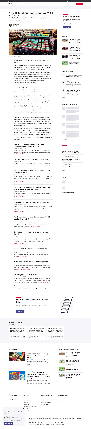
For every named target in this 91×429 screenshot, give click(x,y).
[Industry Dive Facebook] (13, 399)
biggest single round (41, 74)
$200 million (35, 78)
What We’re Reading (28, 410)
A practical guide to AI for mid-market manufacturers (73, 83)
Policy (52, 7)
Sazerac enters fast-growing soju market (74, 62)
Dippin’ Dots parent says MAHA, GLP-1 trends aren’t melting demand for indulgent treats (38, 375)
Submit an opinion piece (46, 402)
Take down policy (46, 424)
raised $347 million (33, 92)
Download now (8, 423)
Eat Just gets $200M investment (25, 275)
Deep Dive (18, 3)
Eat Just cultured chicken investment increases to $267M (32, 233)
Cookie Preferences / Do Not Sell (58, 424)
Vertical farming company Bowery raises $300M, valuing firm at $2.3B (32, 218)
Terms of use (39, 424)
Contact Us (26, 402)
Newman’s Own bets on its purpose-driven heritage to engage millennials (73, 354)
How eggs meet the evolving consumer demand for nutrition (73, 92)
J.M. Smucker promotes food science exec (72, 166)
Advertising (43, 398)
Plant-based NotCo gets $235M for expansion (30, 249)
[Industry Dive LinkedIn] (10, 399)
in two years (45, 76)
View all (63, 97)
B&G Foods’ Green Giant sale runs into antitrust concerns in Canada (72, 361)
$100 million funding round (35, 134)
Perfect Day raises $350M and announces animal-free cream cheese (32, 171)
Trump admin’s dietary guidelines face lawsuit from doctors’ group (75, 57)
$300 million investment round (41, 130)
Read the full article (19, 154)
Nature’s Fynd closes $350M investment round (31, 159)
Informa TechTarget (50, 418)
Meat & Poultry (46, 7)
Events (31, 3)
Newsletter (26, 404)
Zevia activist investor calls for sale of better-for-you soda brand (73, 376)
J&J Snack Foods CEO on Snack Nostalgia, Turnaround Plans (70, 152)
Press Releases (36, 3)
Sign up (80, 3)
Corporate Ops (28, 7)
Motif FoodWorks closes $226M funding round (31, 262)
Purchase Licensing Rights (30, 406)
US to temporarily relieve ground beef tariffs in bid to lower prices (75, 50)
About (25, 398)
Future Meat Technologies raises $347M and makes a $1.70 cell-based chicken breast (32, 188)
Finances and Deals (43, 288)
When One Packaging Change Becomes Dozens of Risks (74, 75)
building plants (45, 103)
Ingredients (34, 7)
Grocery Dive (24, 1)
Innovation (64, 7)
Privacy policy (32, 424)
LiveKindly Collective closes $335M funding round (32, 202)
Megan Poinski (16, 24)
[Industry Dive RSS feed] (18, 399)
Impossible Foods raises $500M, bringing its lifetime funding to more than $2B (30, 145)
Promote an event (70, 192)
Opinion (23, 3)
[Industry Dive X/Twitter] (15, 399)
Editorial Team (27, 400)
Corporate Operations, (25, 288)
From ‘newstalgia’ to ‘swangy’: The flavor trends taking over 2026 (38, 356)
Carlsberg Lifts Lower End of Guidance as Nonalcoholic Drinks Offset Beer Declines (71, 159)
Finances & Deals (57, 7)
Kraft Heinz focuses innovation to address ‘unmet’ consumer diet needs (75, 41)
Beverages (40, 7)
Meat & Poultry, (35, 288)
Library (27, 3)
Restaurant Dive (30, 1)
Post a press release (70, 139)
